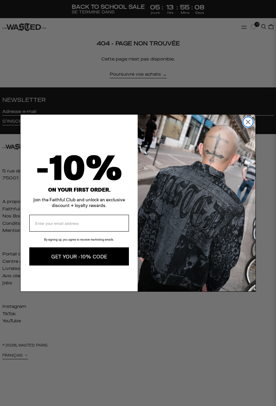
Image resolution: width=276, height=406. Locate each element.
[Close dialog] (248, 122)
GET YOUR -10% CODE (79, 256)
